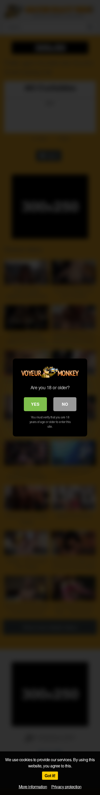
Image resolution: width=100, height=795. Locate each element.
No (65, 404)
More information (33, 787)
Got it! (50, 775)
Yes (35, 404)
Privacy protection (66, 787)
